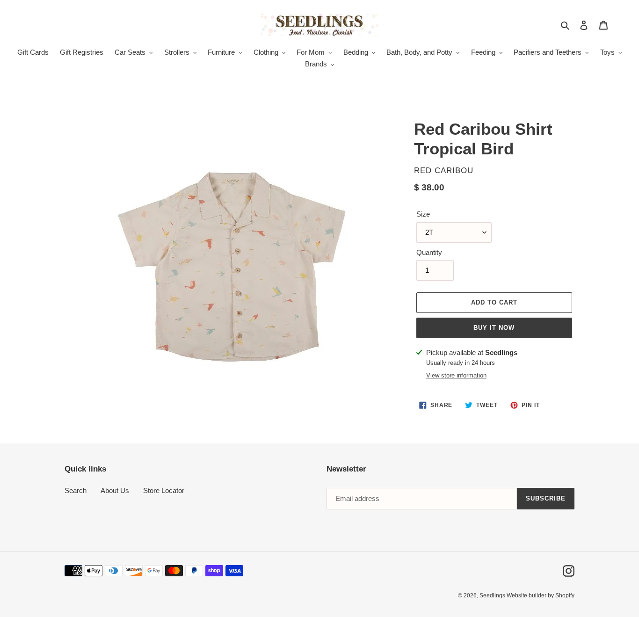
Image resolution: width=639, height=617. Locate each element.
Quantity (429, 252)
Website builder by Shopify (540, 595)
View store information (456, 375)
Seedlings (493, 595)
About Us (115, 490)
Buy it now (494, 327)
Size (423, 214)
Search (76, 490)
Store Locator (163, 490)
